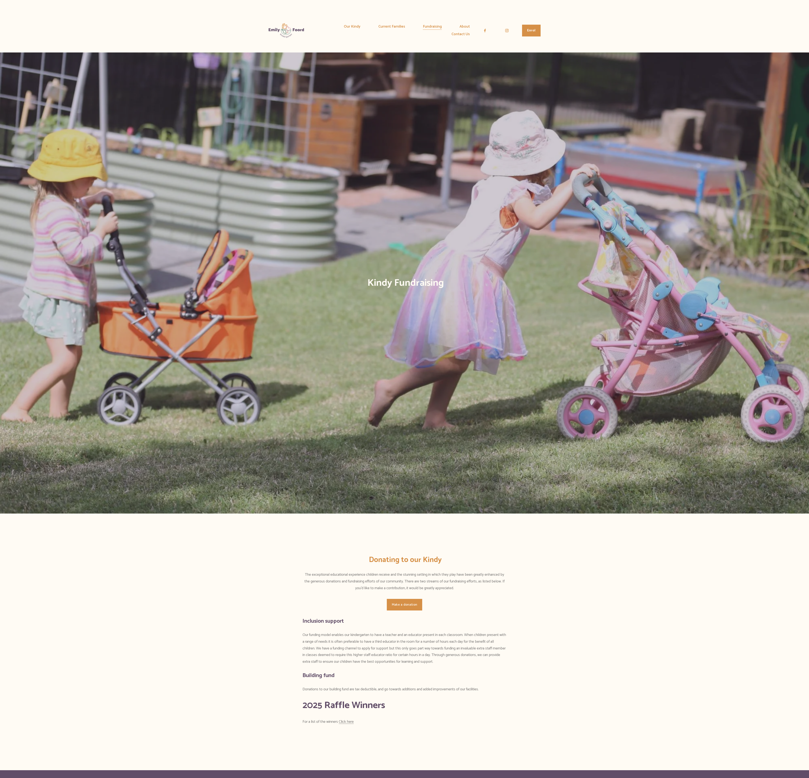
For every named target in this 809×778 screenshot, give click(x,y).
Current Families (391, 27)
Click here (346, 722)
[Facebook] (485, 30)
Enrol (531, 30)
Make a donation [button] (404, 605)
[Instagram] (507, 30)
